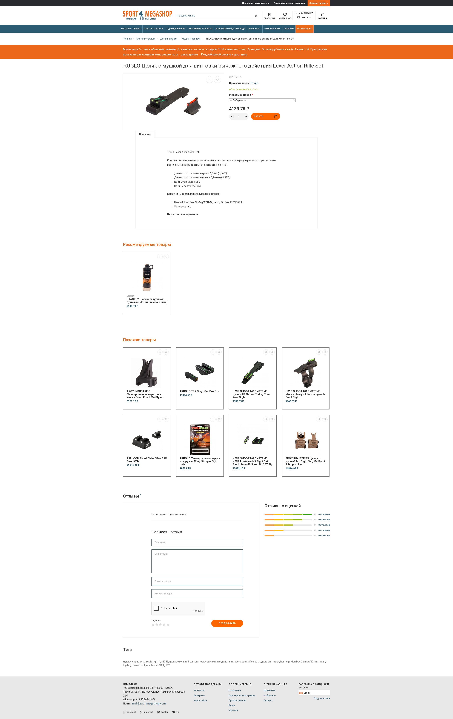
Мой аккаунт (306, 13)
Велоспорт (255, 29)
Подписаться (322, 698)
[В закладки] (217, 79)
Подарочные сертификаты (289, 3)
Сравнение (269, 690)
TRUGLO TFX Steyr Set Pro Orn (199, 391)
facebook (131, 712)
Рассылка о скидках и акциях (314, 686)
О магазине (235, 690)
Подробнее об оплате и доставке (224, 54)
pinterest (148, 712)
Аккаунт (268, 700)
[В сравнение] (209, 79)
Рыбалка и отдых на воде (230, 29)
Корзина (322, 18)
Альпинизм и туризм (200, 29)
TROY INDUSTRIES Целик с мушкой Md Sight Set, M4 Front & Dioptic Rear (305, 461)
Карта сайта (200, 700)
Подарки (289, 29)
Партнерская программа (242, 695)
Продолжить (227, 623)
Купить (258, 116)
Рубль (304, 17)
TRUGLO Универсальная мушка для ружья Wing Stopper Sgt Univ (200, 461)
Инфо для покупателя (254, 3)
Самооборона (272, 29)
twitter (164, 712)
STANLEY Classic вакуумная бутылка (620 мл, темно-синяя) (147, 301)
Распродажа (304, 29)
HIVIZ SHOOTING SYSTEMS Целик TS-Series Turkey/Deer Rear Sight (252, 394)
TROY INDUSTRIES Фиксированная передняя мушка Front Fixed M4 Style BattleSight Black (144, 394)
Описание (145, 134)
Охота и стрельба (131, 29)
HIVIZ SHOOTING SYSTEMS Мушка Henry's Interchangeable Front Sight (305, 394)
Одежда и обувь (176, 29)
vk (177, 712)
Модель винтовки (240, 94)
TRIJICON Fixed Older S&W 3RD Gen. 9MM (147, 460)
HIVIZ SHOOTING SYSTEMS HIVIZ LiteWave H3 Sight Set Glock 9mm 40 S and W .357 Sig (253, 461)
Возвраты (199, 695)
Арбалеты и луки (153, 29)
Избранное (270, 695)
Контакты (199, 690)
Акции (232, 705)
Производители (237, 700)
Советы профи (317, 3)
